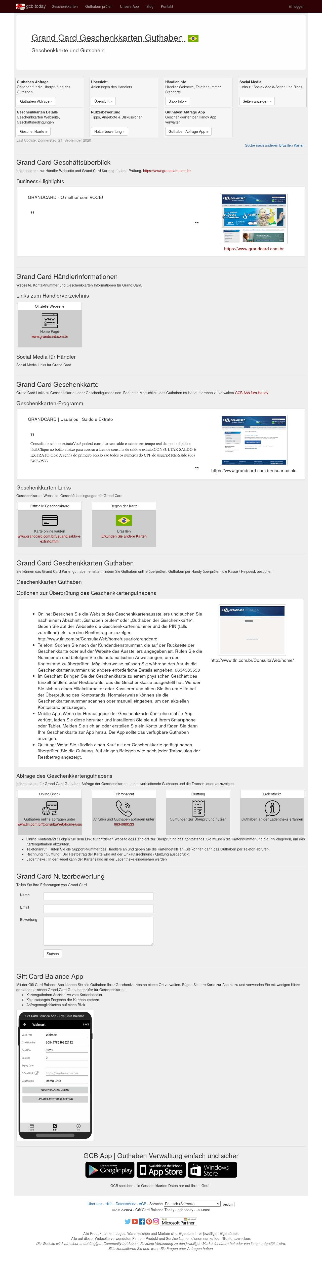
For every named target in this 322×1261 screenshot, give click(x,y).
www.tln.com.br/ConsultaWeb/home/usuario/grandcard (61, 824)
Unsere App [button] (129, 6)
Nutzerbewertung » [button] (109, 131)
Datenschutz (126, 1203)
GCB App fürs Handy (251, 392)
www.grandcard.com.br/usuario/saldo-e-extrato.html (50, 539)
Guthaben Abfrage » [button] (36, 101)
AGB (142, 1203)
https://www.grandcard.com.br (167, 170)
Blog (149, 6)
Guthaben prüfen (98, 6)
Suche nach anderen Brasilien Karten (274, 145)
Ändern (228, 1204)
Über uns (95, 1203)
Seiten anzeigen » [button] (257, 101)
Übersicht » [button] (103, 101)
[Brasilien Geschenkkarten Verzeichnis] (193, 37)
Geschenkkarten (65, 6)
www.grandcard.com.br (49, 336)
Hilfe (108, 1203)
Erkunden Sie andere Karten (124, 536)
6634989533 (124, 824)
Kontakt (167, 6)
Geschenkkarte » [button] (33, 131)
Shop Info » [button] (178, 101)
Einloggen (296, 6)
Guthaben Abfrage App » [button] (188, 131)
